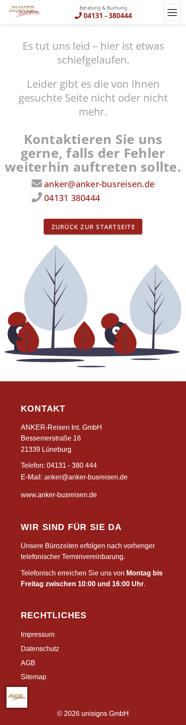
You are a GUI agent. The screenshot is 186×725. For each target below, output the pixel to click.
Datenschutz (40, 648)
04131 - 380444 (107, 15)
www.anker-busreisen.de (59, 494)
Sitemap (33, 676)
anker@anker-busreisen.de (99, 184)
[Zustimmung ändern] (16, 697)
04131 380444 (72, 198)
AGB (28, 663)
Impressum (38, 634)
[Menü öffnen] (172, 12)
